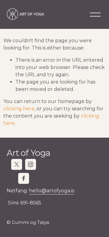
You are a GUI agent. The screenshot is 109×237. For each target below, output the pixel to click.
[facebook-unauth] (23, 178)
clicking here (19, 109)
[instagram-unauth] (30, 164)
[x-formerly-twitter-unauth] (16, 164)
